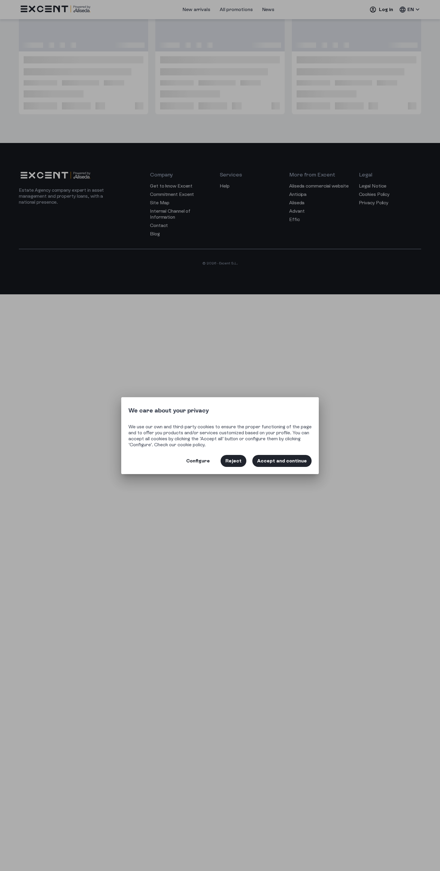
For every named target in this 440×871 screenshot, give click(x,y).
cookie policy (190, 444)
